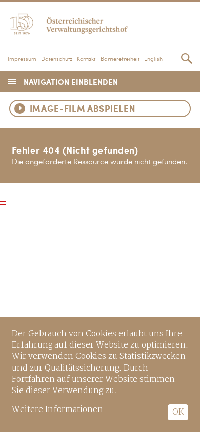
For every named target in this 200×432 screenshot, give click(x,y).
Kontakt (86, 59)
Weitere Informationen (57, 410)
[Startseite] (100, 22)
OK (178, 412)
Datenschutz (56, 59)
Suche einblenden (186, 58)
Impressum (22, 59)
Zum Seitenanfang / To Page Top (3, 203)
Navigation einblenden (71, 81)
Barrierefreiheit (120, 59)
